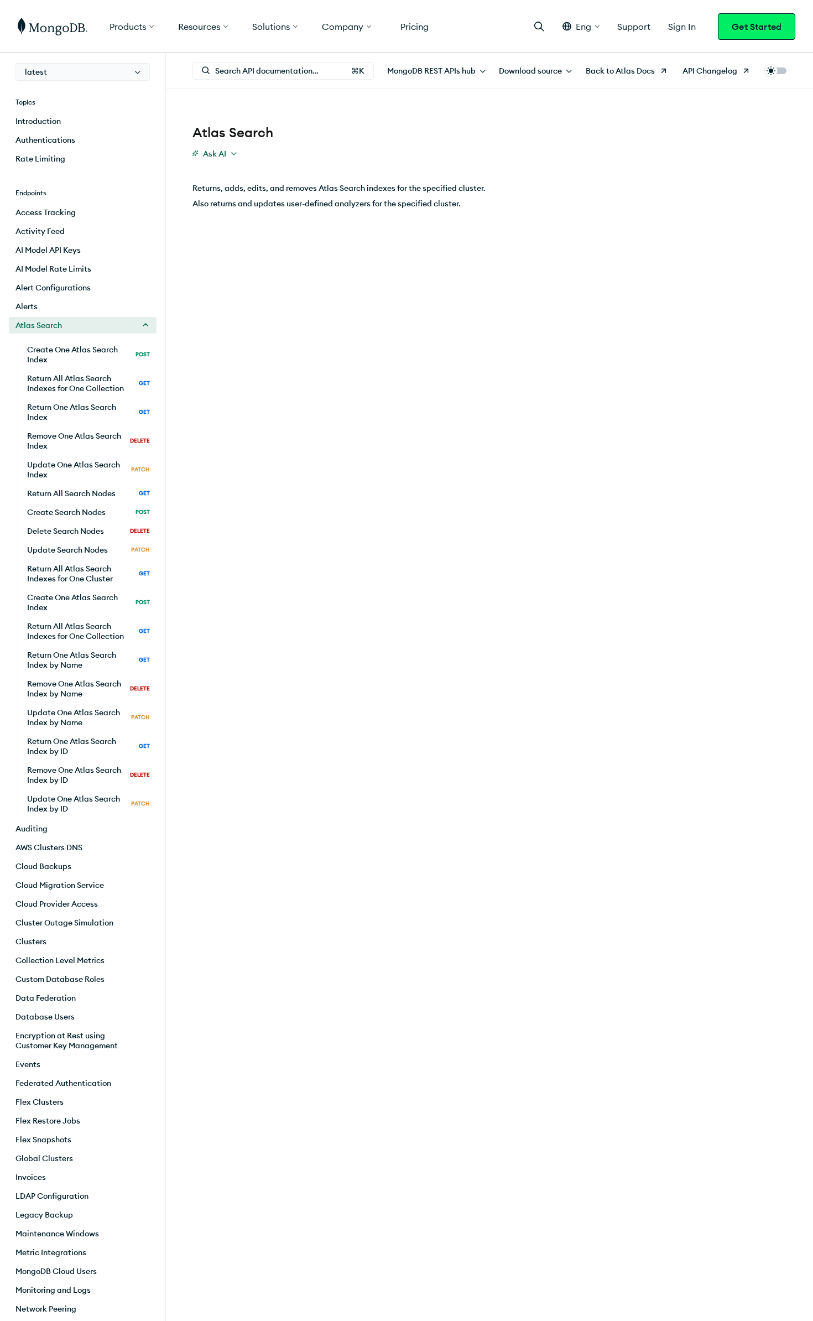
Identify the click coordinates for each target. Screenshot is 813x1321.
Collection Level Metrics (60, 960)
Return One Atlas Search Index (88, 412)
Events (27, 1064)
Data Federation (45, 998)
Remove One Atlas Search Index (88, 441)
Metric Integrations (50, 1252)
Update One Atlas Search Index (88, 470)
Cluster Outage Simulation (64, 923)
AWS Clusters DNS (48, 847)
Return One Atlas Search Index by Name (88, 660)
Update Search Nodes (88, 550)
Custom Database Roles (60, 979)
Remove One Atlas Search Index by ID (88, 775)
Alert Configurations (53, 288)
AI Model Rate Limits (53, 269)
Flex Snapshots (43, 1140)
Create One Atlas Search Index (88, 355)
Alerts (26, 306)
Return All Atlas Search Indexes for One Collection (88, 383)
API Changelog (709, 71)
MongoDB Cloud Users (56, 1271)
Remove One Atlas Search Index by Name (88, 689)
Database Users (45, 1017)
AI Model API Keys (48, 250)
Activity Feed (40, 231)
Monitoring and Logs (53, 1290)
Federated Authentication (63, 1083)
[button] (581, 26)
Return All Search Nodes (88, 493)
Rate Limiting (40, 159)
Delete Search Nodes (88, 531)
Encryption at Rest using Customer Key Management (66, 1040)
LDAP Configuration (51, 1196)
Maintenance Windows (57, 1234)
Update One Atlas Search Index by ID (88, 804)
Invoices (30, 1177)
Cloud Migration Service (59, 885)
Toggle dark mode (775, 70)
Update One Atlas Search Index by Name (88, 717)
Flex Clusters (39, 1102)
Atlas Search (38, 325)
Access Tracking (45, 212)
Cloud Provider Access (56, 904)
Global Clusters (44, 1158)
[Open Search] (539, 26)
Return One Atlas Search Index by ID (88, 746)
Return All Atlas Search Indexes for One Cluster (88, 574)
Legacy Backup (44, 1215)
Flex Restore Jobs (47, 1121)
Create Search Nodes (88, 512)
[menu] (82, 72)
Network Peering (45, 1309)
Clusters (30, 941)
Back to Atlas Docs (620, 71)
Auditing (31, 829)
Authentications (45, 140)
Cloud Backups (43, 866)
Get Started (756, 26)
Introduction (38, 121)
